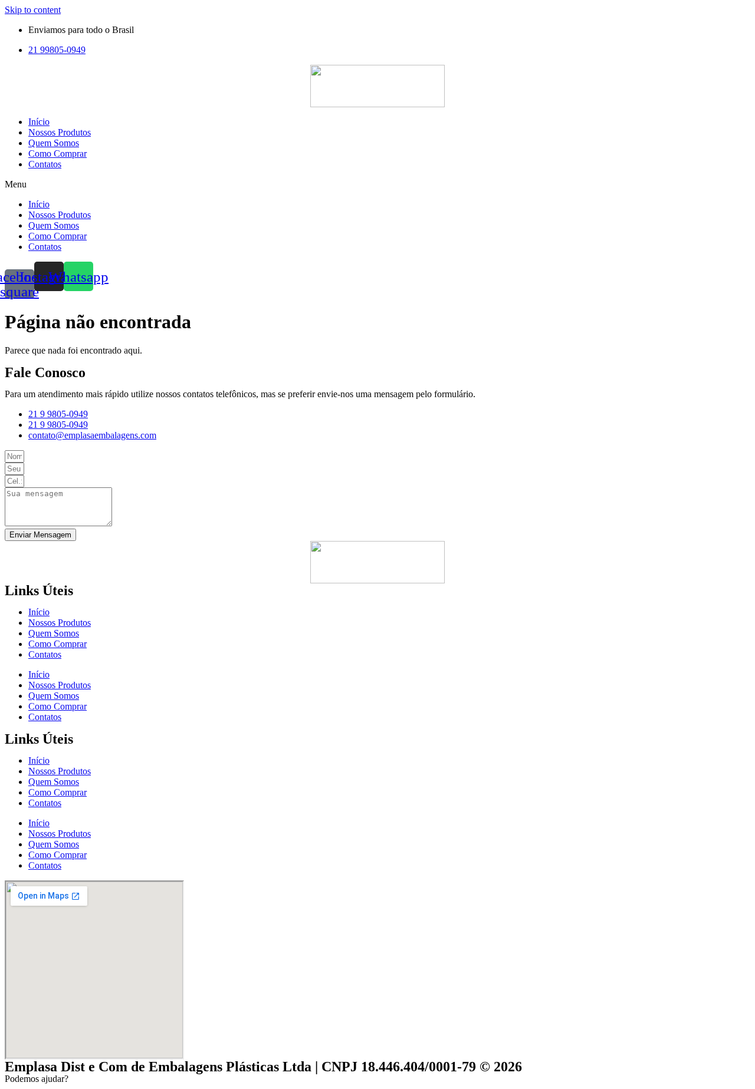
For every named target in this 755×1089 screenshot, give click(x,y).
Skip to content (33, 10)
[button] (377, 184)
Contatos (44, 164)
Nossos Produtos (59, 132)
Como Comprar (57, 153)
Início (39, 122)
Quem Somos (53, 143)
